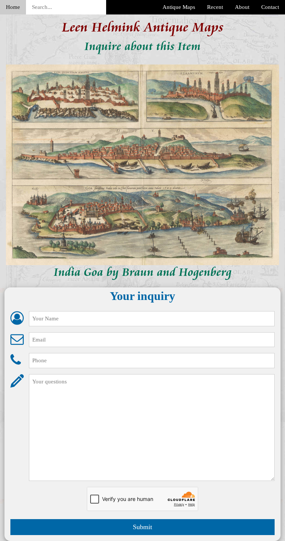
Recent (215, 7)
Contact (270, 7)
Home (13, 7)
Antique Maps (179, 7)
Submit (142, 527)
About (242, 7)
